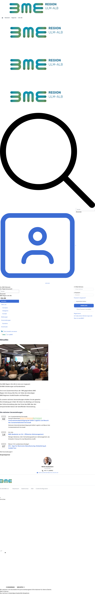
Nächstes (20, 587)
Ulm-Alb (20, 17)
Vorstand (5, 308)
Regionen (14, 17)
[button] (47, 160)
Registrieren (77, 313)
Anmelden (84, 305)
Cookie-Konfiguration (42, 488)
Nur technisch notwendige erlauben (10, 593)
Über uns (3, 304)
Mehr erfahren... (4, 591)
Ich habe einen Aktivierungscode (83, 316)
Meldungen (4, 317)
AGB (32, 488)
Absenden (3, 294)
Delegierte (5, 311)
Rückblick (5, 323)
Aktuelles (3, 301)
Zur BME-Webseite (5, 287)
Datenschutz (24, 488)
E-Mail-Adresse (78, 287)
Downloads (4, 327)
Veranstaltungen (6, 320)
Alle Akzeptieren (24, 593)
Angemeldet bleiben (81, 301)
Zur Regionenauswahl (6, 289)
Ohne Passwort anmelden (84, 309)
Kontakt (4, 314)
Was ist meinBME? (79, 318)
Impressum (15, 488)
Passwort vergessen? (80, 298)
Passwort (77, 292)
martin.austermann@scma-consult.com (48, 472)
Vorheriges (11, 587)
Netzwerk (7, 17)
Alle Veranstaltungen (6, 452)
